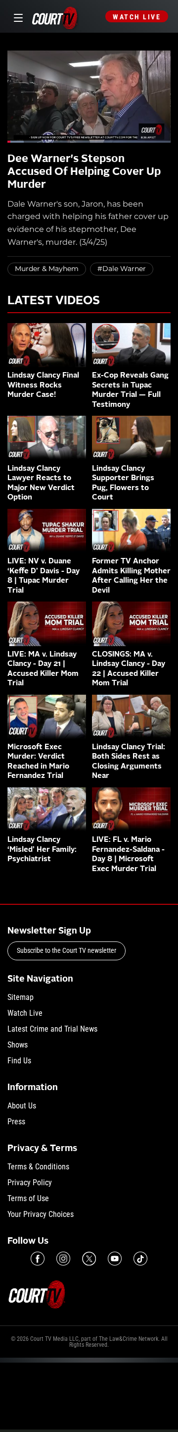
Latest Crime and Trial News (52, 1029)
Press (16, 1121)
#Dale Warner (121, 269)
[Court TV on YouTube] (115, 1259)
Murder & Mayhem (47, 269)
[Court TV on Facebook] (37, 1259)
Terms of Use (28, 1198)
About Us (21, 1105)
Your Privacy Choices (40, 1214)
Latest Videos (53, 301)
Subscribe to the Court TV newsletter (66, 950)
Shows (17, 1044)
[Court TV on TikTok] (140, 1259)
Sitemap (20, 997)
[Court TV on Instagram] (63, 1259)
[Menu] (16, 16)
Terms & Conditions (38, 1166)
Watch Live (137, 17)
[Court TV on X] (89, 1259)
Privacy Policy (29, 1182)
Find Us (19, 1060)
